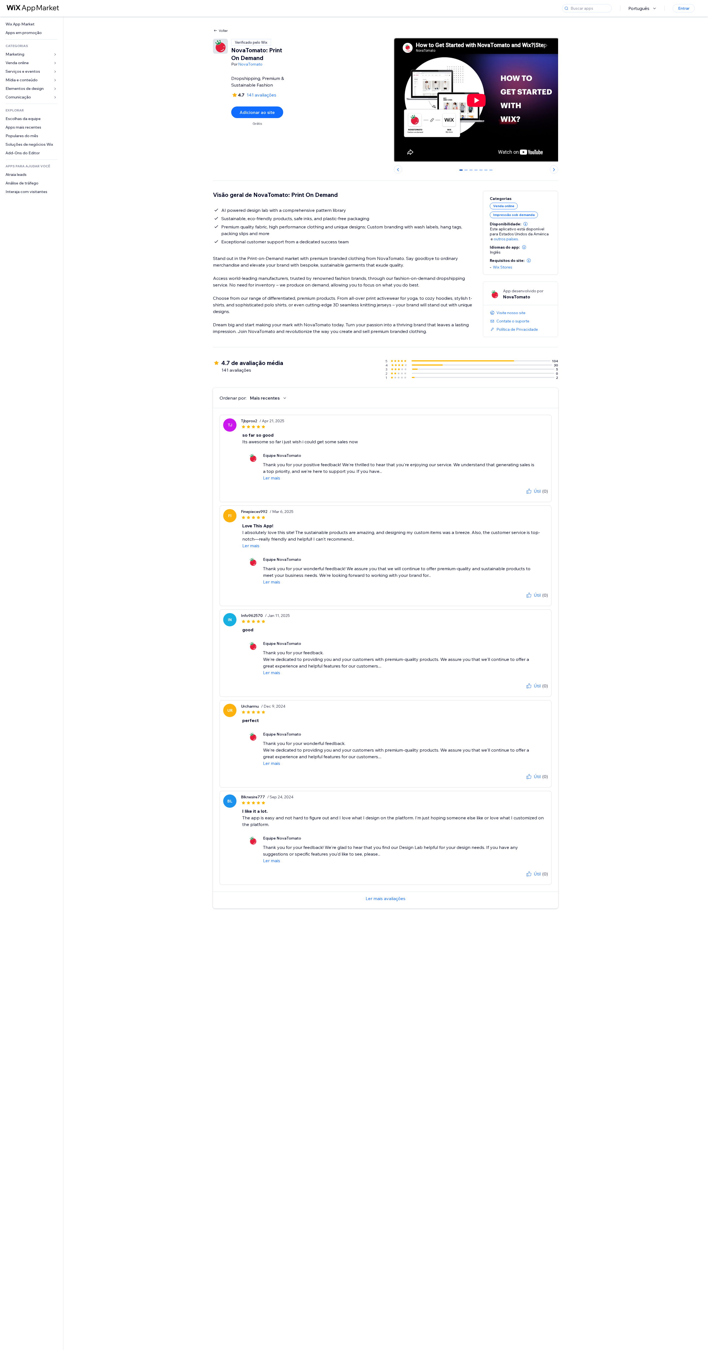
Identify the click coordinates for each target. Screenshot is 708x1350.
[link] (31, 24)
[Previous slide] (398, 169)
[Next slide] (554, 169)
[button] (525, 223)
